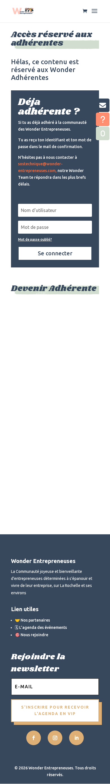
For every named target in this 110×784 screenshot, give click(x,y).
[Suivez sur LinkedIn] (76, 738)
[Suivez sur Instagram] (55, 738)
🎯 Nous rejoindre (31, 635)
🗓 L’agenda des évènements (41, 627)
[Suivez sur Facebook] (33, 738)
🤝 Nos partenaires (32, 620)
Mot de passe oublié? (35, 239)
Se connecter (55, 253)
